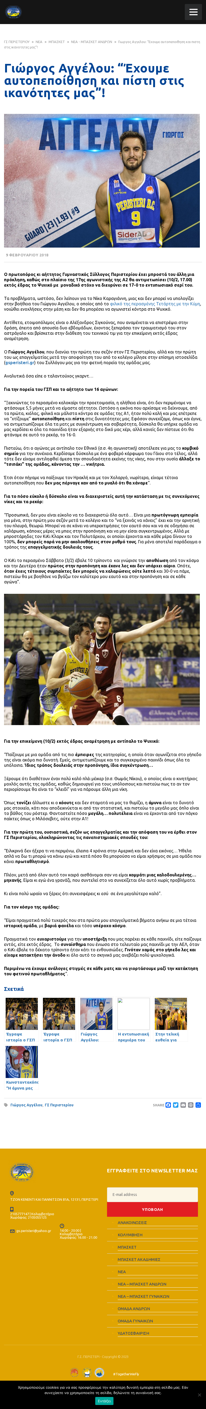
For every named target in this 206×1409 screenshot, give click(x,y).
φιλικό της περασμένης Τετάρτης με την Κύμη (155, 303)
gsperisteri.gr (19, 362)
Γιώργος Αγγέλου (26, 1105)
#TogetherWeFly (126, 1374)
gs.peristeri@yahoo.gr (33, 1231)
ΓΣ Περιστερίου (59, 1105)
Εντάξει (104, 1401)
